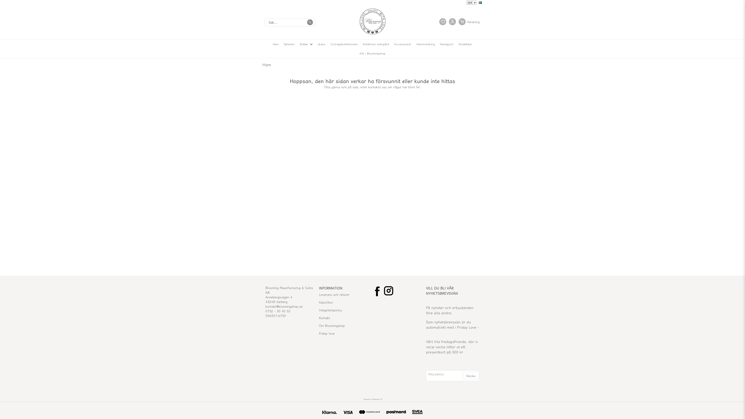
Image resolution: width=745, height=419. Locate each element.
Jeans (322, 44)
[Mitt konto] (452, 22)
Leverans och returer (334, 294)
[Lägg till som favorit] (443, 22)
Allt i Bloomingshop (372, 53)
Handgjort (447, 44)
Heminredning (426, 44)
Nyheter (289, 44)
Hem (276, 44)
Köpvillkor (326, 302)
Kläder (304, 44)
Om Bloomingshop (332, 325)
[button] (480, 2)
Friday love (327, 333)
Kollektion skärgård (376, 44)
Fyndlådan (465, 44)
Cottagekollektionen (344, 44)
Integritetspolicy (330, 310)
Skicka (470, 375)
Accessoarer (402, 44)
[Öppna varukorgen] (470, 22)
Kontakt (324, 317)
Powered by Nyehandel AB (372, 399)
